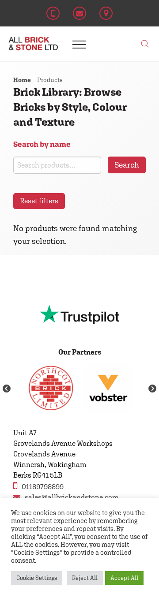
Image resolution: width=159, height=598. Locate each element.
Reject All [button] (85, 578)
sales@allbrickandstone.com (72, 497)
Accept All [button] (124, 578)
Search (126, 164)
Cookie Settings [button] (36, 578)
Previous (6, 389)
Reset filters (39, 201)
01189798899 (43, 486)
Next (152, 389)
